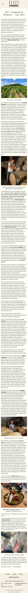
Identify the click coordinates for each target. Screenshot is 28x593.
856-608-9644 (18, 585)
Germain (3, 321)
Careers (15, 574)
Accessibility (17, 591)
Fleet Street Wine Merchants (14, 4)
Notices (21, 574)
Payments (7, 574)
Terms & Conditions (11, 591)
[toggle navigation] (2, 4)
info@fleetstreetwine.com (21, 583)
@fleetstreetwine (14, 577)
